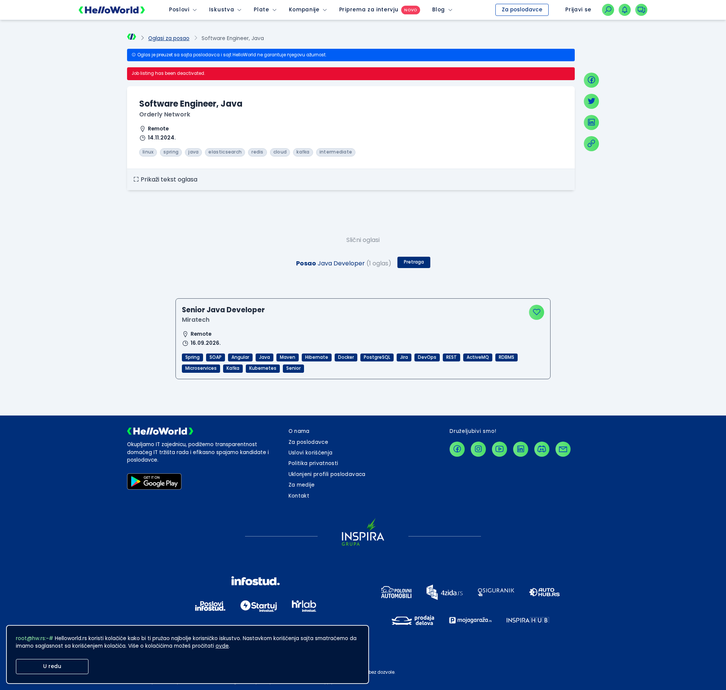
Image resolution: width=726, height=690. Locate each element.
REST (451, 357)
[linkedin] (591, 122)
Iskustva (221, 9)
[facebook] (591, 80)
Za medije (302, 484)
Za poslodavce (522, 9)
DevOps (427, 357)
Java (264, 357)
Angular (240, 357)
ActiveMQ (478, 357)
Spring (192, 357)
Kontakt (299, 495)
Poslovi (179, 9)
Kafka (232, 368)
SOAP (215, 357)
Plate (261, 9)
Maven (287, 357)
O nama (299, 431)
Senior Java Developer (223, 310)
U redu (52, 666)
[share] (591, 143)
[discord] (541, 449)
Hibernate (316, 357)
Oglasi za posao (168, 38)
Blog (438, 9)
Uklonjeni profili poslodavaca (327, 474)
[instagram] (478, 449)
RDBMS (506, 357)
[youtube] (499, 449)
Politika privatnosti (313, 463)
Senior (293, 368)
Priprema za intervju (369, 9)
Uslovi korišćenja (311, 452)
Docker (346, 357)
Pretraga (414, 262)
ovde (222, 646)
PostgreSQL (377, 357)
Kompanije (304, 9)
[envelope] (563, 449)
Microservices (201, 368)
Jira (404, 357)
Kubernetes (262, 368)
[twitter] (591, 101)
